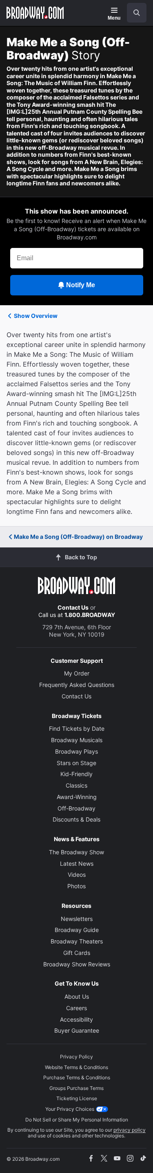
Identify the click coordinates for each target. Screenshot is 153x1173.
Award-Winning (77, 796)
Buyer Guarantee (76, 1030)
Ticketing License (76, 1098)
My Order (76, 673)
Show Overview (36, 315)
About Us (76, 996)
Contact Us (73, 607)
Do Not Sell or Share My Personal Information (76, 1120)
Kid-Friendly (76, 773)
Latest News (76, 863)
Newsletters (77, 918)
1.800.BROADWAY (89, 614)
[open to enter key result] (136, 13)
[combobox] (133, 13)
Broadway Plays (76, 751)
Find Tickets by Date (76, 728)
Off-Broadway (76, 808)
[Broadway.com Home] (35, 13)
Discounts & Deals (76, 819)
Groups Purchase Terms (76, 1088)
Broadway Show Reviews (76, 964)
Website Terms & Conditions (76, 1067)
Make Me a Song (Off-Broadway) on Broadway (78, 536)
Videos (77, 874)
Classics (76, 785)
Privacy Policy (76, 1057)
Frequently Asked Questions (76, 684)
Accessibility (76, 1019)
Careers (76, 1007)
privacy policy (129, 1130)
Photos (76, 886)
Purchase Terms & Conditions (76, 1077)
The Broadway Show (76, 852)
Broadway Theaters (77, 941)
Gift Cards (76, 952)
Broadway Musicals (76, 739)
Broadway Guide (77, 929)
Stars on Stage (76, 762)
